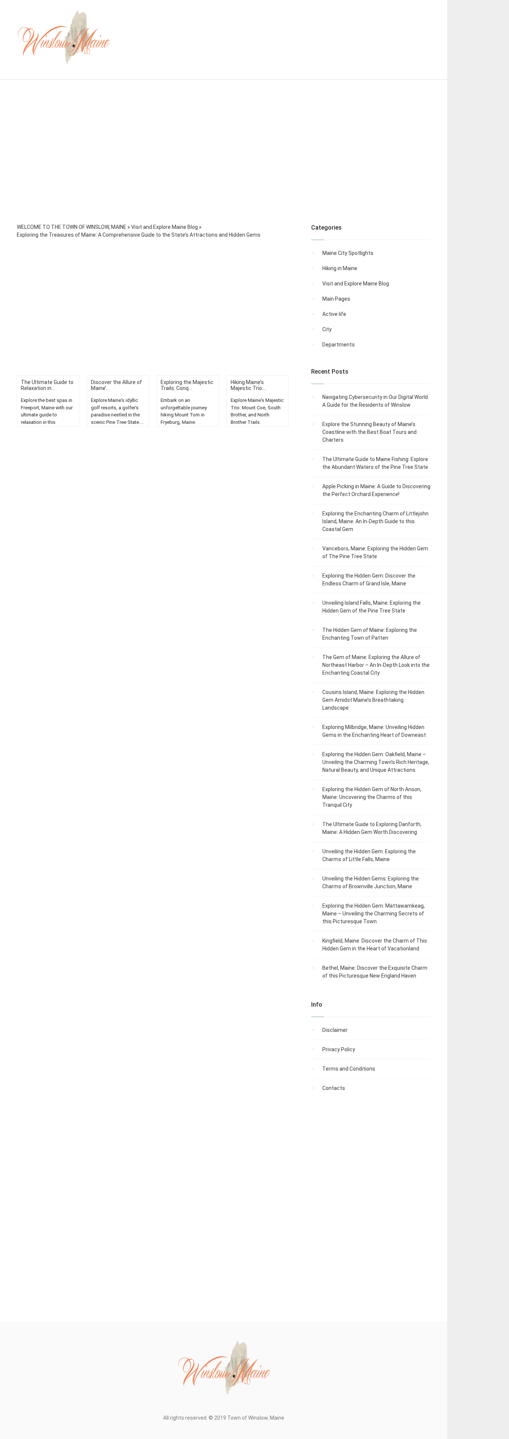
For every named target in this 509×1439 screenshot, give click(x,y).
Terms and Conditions (348, 1069)
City (327, 329)
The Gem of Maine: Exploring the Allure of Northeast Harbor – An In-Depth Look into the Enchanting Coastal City (376, 665)
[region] (223, 161)
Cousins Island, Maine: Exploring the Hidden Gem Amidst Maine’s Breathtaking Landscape (373, 700)
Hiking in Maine (339, 268)
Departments (338, 345)
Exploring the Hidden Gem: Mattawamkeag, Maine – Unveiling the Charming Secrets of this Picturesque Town (373, 913)
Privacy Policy (338, 1049)
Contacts (333, 1088)
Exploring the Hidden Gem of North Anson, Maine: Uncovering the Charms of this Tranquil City (371, 797)
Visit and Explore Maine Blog (355, 284)
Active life (334, 314)
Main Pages (336, 299)
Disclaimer (335, 1030)
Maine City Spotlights (347, 253)
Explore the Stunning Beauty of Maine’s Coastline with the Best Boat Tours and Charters (369, 432)
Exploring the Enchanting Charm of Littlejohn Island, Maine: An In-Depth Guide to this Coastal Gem (375, 521)
